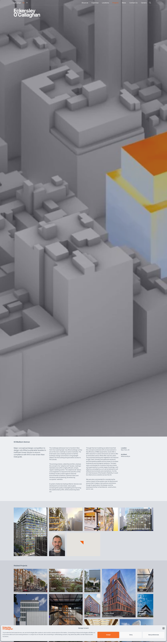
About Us (85, 3)
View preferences (153, 635)
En (24, 3)
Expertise (95, 3)
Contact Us (133, 3)
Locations (105, 3)
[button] (163, 628)
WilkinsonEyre (125, 456)
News (124, 3)
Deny (131, 635)
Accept (108, 635)
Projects (115, 3)
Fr (27, 3)
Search (150, 3)
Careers (144, 3)
